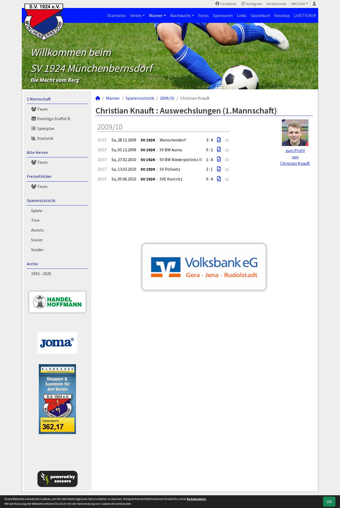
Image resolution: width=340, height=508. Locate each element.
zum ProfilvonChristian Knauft (295, 157)
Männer (156, 15)
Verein (136, 15)
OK (329, 501)
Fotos (203, 15)
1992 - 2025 (41, 273)
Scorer (37, 239)
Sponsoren (223, 15)
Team (42, 109)
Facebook (228, 3)
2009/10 (167, 98)
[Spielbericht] (219, 140)
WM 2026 (298, 3)
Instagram (253, 3)
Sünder (37, 249)
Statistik (44, 138)
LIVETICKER (305, 15)
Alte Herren (37, 152)
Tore (35, 220)
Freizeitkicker (39, 176)
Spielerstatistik (41, 200)
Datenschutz (196, 499)
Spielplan (45, 128)
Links (241, 15)
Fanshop (282, 15)
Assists (37, 230)
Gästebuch (260, 15)
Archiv (32, 263)
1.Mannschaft (39, 99)
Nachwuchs (180, 15)
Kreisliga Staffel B (53, 118)
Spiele (36, 210)
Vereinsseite (276, 3)
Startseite (116, 15)
